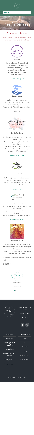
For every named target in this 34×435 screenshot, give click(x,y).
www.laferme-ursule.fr (17, 189)
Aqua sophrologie (25, 334)
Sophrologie (9, 364)
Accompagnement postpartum (9, 344)
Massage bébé (9, 349)
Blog (25, 343)
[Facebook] (22, 325)
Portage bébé (9, 360)
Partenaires (24, 355)
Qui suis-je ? (9, 334)
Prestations (9, 338)
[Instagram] (27, 325)
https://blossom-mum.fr (17, 219)
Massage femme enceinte (9, 354)
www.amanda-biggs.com (17, 79)
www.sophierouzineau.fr (17, 155)
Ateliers (25, 338)
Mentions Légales (25, 359)
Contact (25, 351)
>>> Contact (25, 317)
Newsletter (25, 347)
